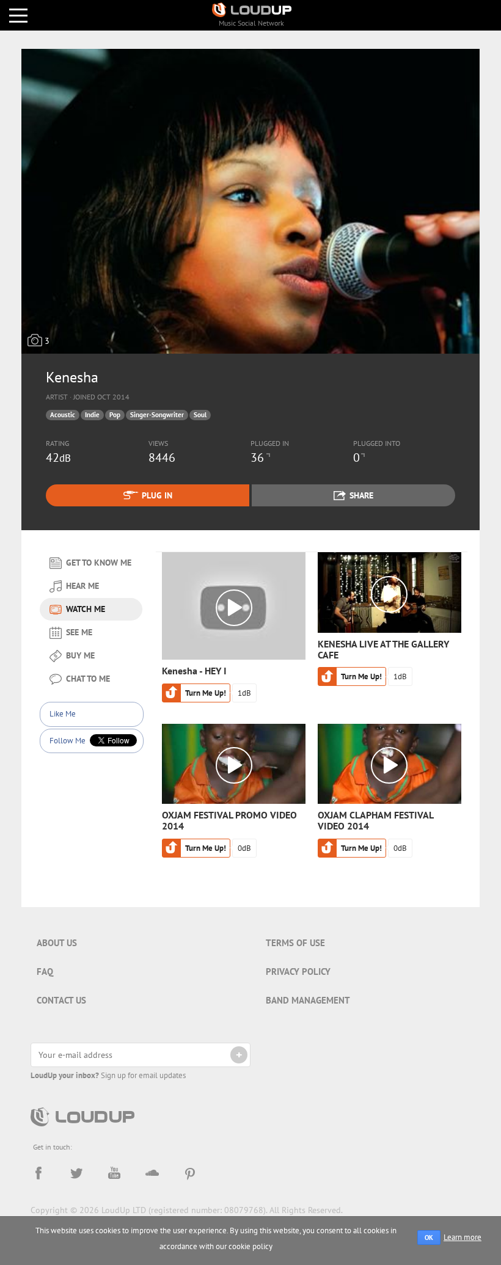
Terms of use (295, 943)
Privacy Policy (298, 971)
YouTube (114, 1173)
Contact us (61, 1000)
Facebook (38, 1173)
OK (429, 1237)
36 (257, 457)
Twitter (76, 1173)
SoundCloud (152, 1173)
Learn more (462, 1237)
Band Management (308, 1000)
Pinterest (190, 1173)
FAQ (45, 971)
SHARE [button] (361, 495)
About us (57, 943)
